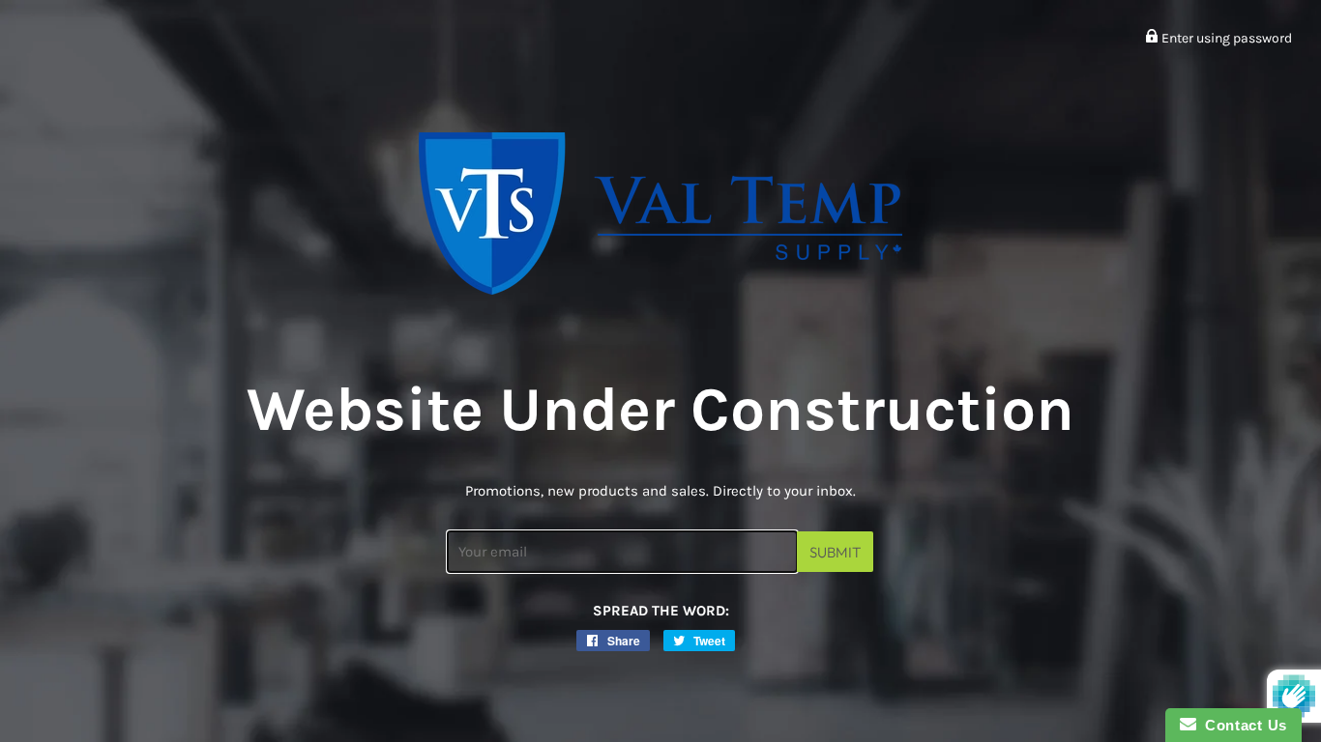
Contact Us (1241, 725)
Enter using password (1225, 38)
